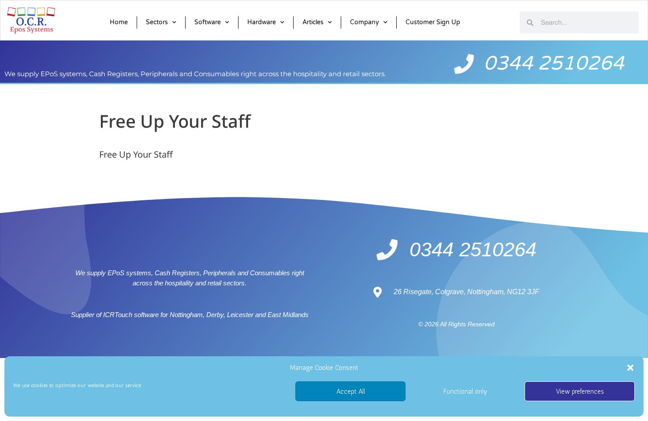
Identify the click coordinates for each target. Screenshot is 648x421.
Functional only (465, 391)
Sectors (157, 22)
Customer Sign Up (433, 22)
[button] (630, 367)
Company (364, 22)
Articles (313, 22)
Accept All (350, 391)
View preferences (580, 391)
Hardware (261, 22)
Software (207, 22)
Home (119, 22)
